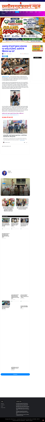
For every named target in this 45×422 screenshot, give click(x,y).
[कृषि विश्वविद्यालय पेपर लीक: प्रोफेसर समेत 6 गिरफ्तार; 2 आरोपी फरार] (15, 334)
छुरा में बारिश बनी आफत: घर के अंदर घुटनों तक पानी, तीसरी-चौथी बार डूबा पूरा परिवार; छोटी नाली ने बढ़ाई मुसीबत (5, 235)
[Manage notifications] (43, 420)
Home (2, 406)
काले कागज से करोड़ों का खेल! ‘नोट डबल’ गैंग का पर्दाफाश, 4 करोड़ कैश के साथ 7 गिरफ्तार (24, 296)
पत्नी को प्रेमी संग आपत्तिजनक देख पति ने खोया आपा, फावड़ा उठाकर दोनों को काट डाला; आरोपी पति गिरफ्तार (24, 224)
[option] (15, 187)
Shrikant (5, 53)
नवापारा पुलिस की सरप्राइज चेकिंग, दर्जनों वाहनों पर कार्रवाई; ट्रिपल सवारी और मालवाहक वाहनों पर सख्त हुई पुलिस (15, 297)
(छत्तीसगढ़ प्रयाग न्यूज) (5, 76)
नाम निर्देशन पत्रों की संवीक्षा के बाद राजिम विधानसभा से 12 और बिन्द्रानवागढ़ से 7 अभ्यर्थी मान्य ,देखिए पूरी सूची (9, 187)
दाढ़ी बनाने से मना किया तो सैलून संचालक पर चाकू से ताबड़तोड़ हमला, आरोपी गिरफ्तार (14, 224)
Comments (15, 374)
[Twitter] (5, 56)
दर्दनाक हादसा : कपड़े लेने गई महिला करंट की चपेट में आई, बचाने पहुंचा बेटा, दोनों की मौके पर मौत (6, 307)
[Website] (8, 172)
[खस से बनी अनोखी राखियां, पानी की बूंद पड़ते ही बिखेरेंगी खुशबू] (25, 303)
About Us (2, 403)
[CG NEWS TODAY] (22, 6)
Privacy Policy (3, 407)
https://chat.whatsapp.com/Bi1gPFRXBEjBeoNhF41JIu (10, 114)
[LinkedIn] (7, 56)
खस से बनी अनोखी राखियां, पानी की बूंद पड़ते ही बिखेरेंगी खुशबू (24, 307)
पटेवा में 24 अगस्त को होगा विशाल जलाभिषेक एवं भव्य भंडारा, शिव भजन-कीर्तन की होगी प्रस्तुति (5, 224)
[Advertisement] (15, 150)
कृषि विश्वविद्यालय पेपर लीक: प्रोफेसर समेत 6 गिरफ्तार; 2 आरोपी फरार (15, 368)
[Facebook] (3, 56)
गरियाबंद (4, 183)
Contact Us (3, 13)
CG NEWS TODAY (18, 401)
